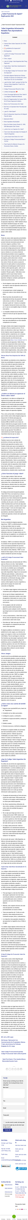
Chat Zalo (8, 1219)
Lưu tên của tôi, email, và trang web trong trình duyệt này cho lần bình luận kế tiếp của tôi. (14, 1125)
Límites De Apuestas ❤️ (11, 92)
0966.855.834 (8, 1185)
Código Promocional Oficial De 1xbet (14, 89)
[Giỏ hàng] (26, 6)
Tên (4, 1101)
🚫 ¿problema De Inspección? (12, 48)
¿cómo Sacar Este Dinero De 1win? (13, 136)
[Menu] (2, 6)
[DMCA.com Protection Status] (6, 1166)
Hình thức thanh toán (20, 1145)
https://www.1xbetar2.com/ (18, 340)
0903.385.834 (8, 1188)
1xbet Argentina (5, 11)
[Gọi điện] (14, 1217)
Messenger (19, 1219)
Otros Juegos (8, 58)
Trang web (6, 1115)
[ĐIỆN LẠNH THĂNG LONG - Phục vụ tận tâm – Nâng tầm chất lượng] (14, 6)
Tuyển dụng (4, 1154)
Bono (5, 41)
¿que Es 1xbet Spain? (10, 111)
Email (4, 1108)
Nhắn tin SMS (24, 1219)
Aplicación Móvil (8, 119)
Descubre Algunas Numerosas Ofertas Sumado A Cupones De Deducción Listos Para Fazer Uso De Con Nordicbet (15, 77)
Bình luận (6, 1087)
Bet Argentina (7, 51)
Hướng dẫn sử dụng (20, 1160)
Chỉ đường (3, 1219)
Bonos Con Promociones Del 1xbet (13, 104)
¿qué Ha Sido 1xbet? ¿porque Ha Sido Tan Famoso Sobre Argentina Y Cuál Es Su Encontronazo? (15, 84)
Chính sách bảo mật (20, 1164)
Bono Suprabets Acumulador (12, 121)
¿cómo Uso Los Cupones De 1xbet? (14, 129)
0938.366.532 (8, 1192)
